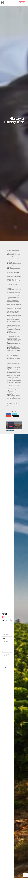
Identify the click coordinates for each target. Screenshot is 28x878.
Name (3, 662)
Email (3, 675)
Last (3, 669)
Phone (3, 682)
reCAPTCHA (4, 700)
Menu (23, 2)
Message (4, 689)
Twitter (14, 451)
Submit (5, 704)
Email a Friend (15, 453)
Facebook (9, 451)
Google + (9, 453)
